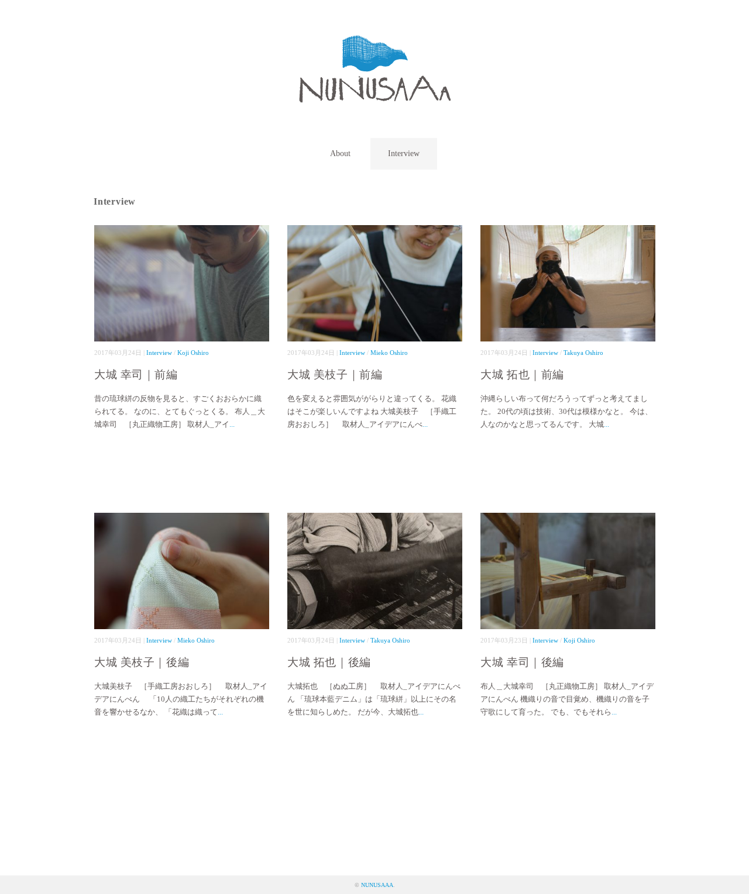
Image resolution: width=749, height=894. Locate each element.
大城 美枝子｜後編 (141, 662)
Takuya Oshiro (583, 352)
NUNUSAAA (377, 885)
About (340, 153)
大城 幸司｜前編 (136, 374)
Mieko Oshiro (389, 352)
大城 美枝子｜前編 (334, 374)
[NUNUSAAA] (375, 44)
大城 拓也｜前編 (522, 374)
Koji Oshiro (193, 352)
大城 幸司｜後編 (522, 662)
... (232, 424)
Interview (404, 153)
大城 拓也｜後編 (329, 662)
